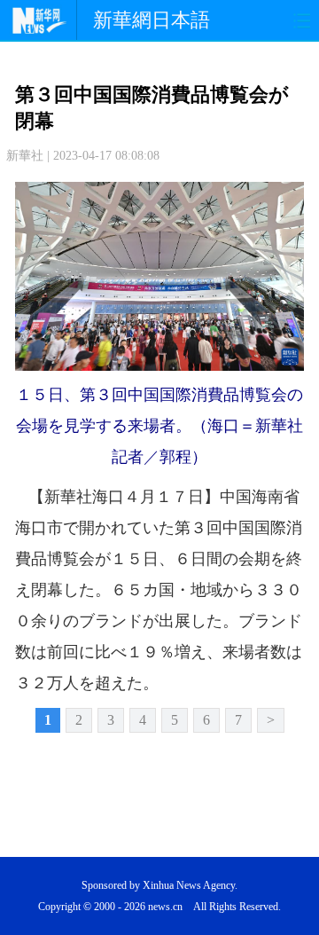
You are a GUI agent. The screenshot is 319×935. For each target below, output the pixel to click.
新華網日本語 (151, 20)
